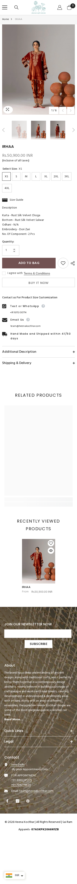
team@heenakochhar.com (25, 326)
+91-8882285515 (21, 780)
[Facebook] (7, 801)
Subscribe (38, 644)
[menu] (4, 7)
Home (5, 19)
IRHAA (26, 587)
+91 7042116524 (21, 784)
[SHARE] (71, 263)
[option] (38, 69)
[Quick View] (51, 550)
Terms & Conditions (37, 273)
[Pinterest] (28, 801)
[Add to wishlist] (63, 263)
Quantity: (8, 242)
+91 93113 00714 (18, 312)
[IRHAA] (38, 561)
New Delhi (17, 764)
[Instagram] (18, 801)
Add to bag (28, 263)
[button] (63, 110)
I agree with (15, 273)
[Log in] (60, 7)
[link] (38, 499)
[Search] (17, 7)
